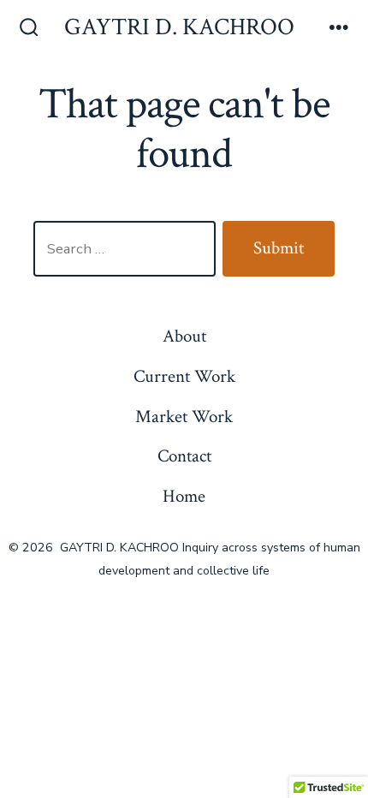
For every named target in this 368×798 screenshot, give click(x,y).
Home (184, 496)
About (184, 336)
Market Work (184, 416)
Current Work (184, 376)
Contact (184, 455)
